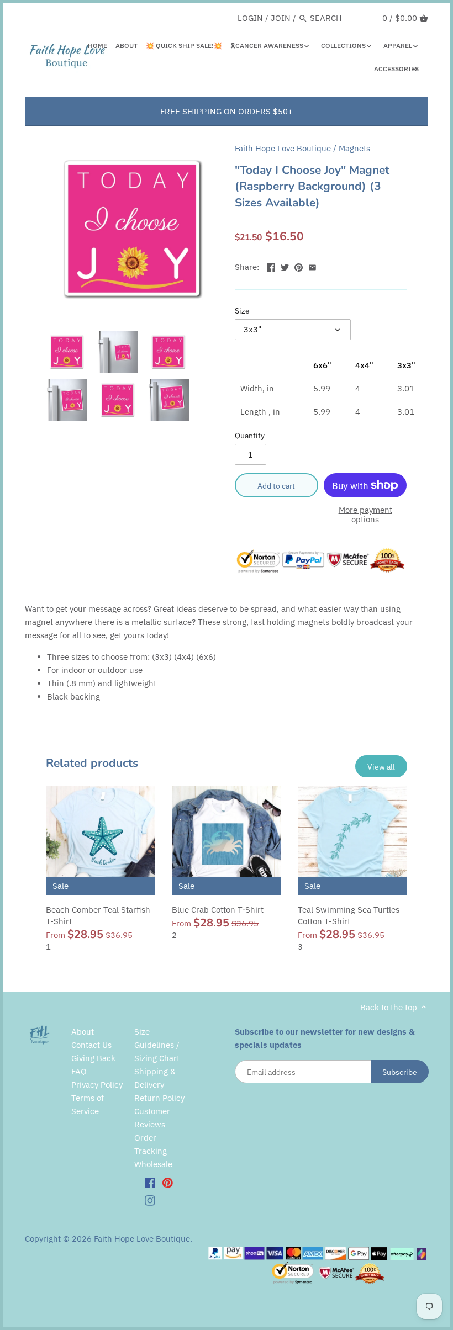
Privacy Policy (97, 1084)
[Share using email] (312, 266)
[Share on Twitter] (285, 266)
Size (242, 310)
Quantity (250, 435)
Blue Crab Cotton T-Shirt (218, 909)
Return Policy (159, 1098)
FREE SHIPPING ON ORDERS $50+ (226, 111)
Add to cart (276, 485)
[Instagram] (150, 1199)
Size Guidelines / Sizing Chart (157, 1044)
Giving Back (93, 1058)
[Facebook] (150, 1182)
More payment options (365, 515)
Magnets (354, 148)
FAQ (79, 1071)
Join (281, 18)
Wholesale (153, 1164)
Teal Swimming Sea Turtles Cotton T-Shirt (348, 915)
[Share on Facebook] (271, 266)
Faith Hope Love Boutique (283, 148)
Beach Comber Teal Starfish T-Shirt (98, 915)
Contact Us (91, 1045)
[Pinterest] (167, 1182)
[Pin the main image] (298, 266)
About (82, 1031)
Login (250, 18)
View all (381, 766)
